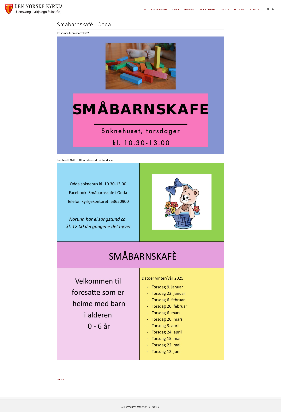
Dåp (144, 9)
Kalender (239, 9)
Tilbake (60, 379)
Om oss (225, 9)
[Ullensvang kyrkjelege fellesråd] (33, 9)
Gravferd (189, 9)
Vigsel (175, 9)
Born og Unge (208, 9)
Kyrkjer (254, 9)
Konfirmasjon (159, 9)
